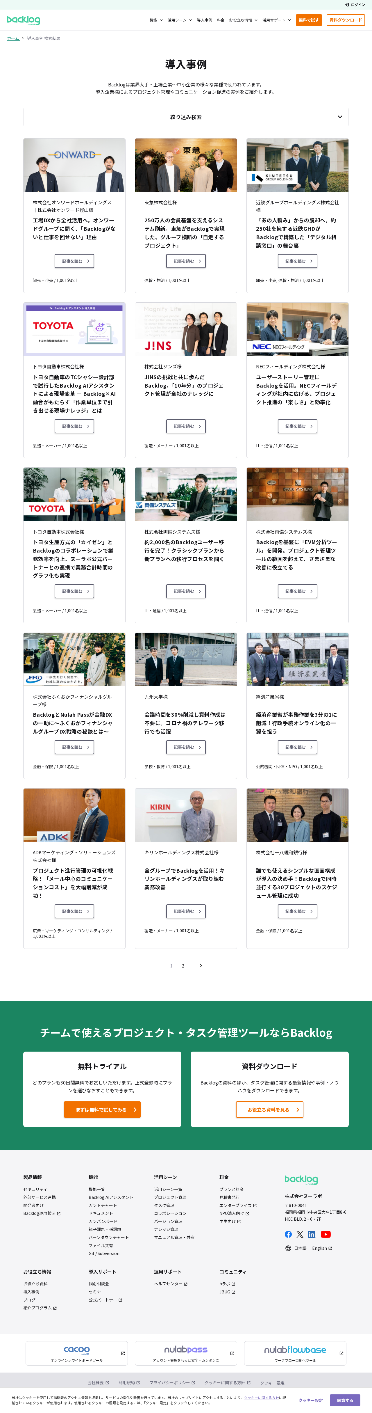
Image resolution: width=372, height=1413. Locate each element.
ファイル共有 (101, 1245)
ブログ (29, 1300)
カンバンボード (103, 1221)
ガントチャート (103, 1205)
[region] (186, 1400)
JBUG (224, 1292)
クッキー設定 (272, 1383)
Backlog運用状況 (39, 1213)
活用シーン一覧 (168, 1189)
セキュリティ (35, 1189)
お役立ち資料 (35, 1283)
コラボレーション (170, 1213)
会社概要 (95, 1382)
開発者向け (33, 1205)
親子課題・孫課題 (105, 1229)
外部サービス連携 (39, 1197)
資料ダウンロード (347, 21)
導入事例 (204, 20)
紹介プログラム (37, 1308)
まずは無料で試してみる (96, 1111)
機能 (153, 20)
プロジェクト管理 (170, 1197)
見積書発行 (229, 1197)
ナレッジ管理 (166, 1229)
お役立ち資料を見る (268, 1109)
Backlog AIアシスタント (111, 1197)
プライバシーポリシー (169, 1382)
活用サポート (273, 20)
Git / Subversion (104, 1253)
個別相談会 (99, 1283)
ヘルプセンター (168, 1283)
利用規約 (127, 1382)
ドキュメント (101, 1213)
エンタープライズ (235, 1205)
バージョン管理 (168, 1221)
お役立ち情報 (240, 20)
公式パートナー (103, 1300)
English (319, 1248)
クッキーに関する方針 (225, 1382)
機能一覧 (97, 1189)
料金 (220, 20)
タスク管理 (164, 1205)
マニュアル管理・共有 (174, 1237)
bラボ (224, 1283)
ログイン (358, 4)
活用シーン (177, 20)
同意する (345, 1400)
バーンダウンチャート (109, 1237)
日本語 (300, 1248)
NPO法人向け (231, 1213)
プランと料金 (231, 1189)
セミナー (97, 1292)
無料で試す (310, 21)
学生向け (227, 1221)
